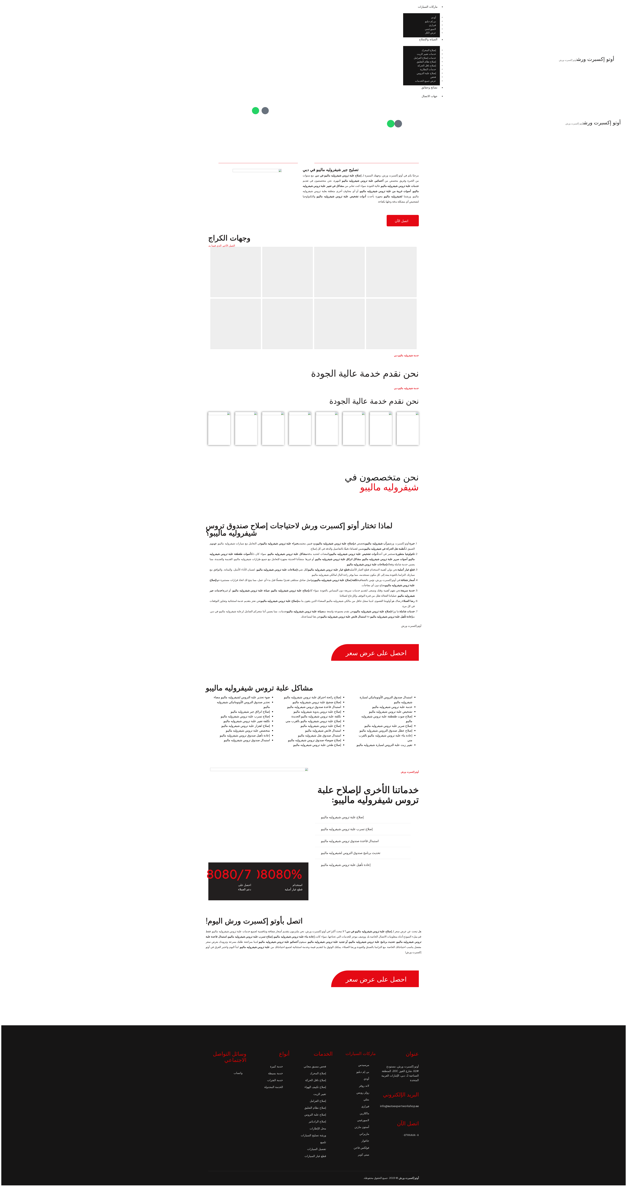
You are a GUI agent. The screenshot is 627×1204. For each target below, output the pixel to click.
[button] (363, 817)
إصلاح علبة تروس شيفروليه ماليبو (342, 817)
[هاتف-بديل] (265, 110)
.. (363, 1178)
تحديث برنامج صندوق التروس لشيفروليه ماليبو (350, 853)
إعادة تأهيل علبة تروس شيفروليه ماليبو (346, 865)
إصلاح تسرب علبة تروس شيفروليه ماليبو (347, 829)
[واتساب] (255, 110)
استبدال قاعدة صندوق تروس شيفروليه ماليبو (350, 841)
